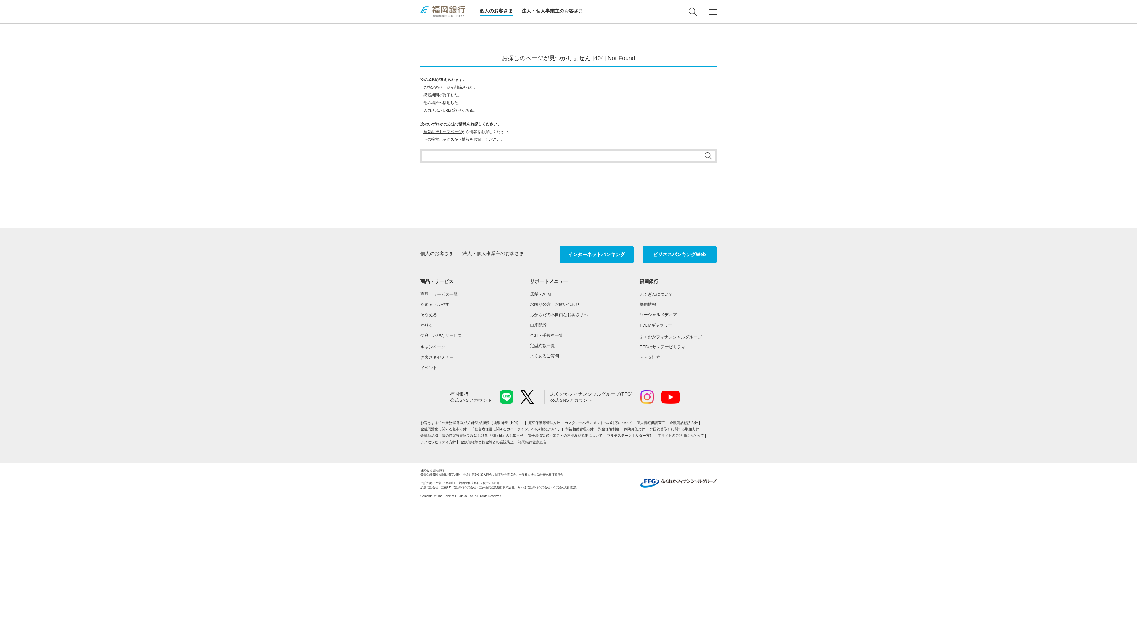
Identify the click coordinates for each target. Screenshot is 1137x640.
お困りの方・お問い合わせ (555, 304)
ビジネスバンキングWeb (679, 254)
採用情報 (648, 304)
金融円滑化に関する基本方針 (443, 429)
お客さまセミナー (437, 357)
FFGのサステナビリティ (662, 347)
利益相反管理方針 (579, 429)
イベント (428, 367)
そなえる (428, 314)
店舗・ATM (540, 294)
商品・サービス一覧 (439, 294)
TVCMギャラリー (656, 325)
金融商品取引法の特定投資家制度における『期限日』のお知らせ (471, 435)
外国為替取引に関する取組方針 (674, 429)
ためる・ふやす (434, 304)
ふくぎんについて (656, 294)
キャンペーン (432, 347)
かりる (426, 325)
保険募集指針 (634, 429)
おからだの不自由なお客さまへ (559, 314)
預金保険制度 (608, 429)
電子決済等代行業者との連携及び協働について (565, 435)
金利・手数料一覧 (546, 335)
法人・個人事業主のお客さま (552, 10)
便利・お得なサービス (441, 335)
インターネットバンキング (596, 254)
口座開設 (538, 325)
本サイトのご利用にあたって (681, 435)
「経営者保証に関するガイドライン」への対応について (516, 429)
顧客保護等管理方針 (544, 423)
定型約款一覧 (542, 345)
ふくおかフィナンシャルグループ (671, 337)
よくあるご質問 (544, 355)
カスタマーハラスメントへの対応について (598, 423)
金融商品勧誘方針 (683, 423)
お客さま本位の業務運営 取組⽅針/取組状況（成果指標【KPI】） (472, 423)
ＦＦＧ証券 (650, 357)
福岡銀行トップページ (442, 131)
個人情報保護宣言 (651, 423)
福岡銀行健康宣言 (532, 442)
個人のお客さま (496, 10)
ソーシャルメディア (658, 314)
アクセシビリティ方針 (438, 442)
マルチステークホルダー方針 (630, 435)
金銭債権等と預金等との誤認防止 (487, 442)
